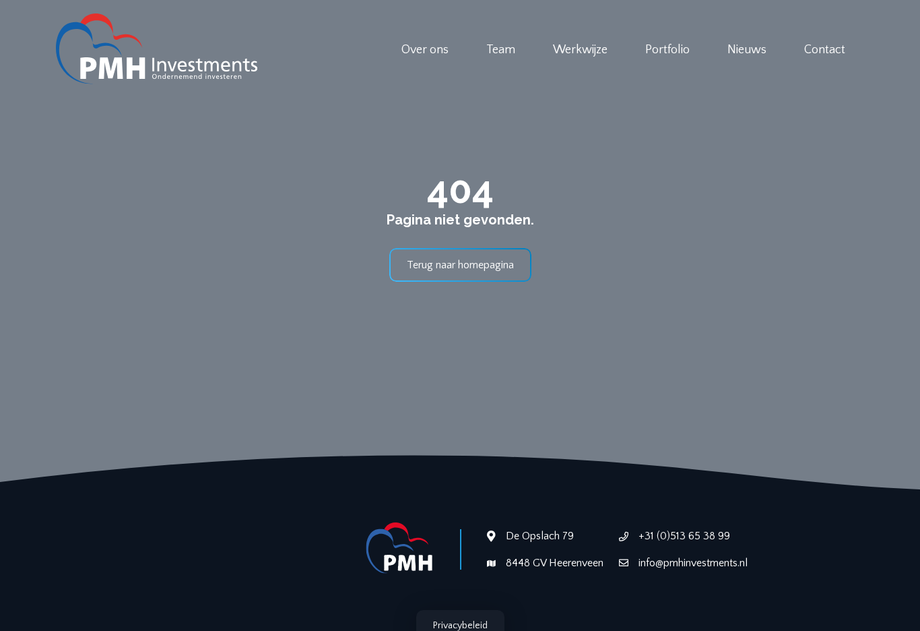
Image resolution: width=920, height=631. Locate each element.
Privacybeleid (460, 625)
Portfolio (667, 50)
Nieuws (746, 50)
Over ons (425, 50)
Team (500, 50)
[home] (157, 50)
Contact (824, 50)
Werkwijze (580, 50)
